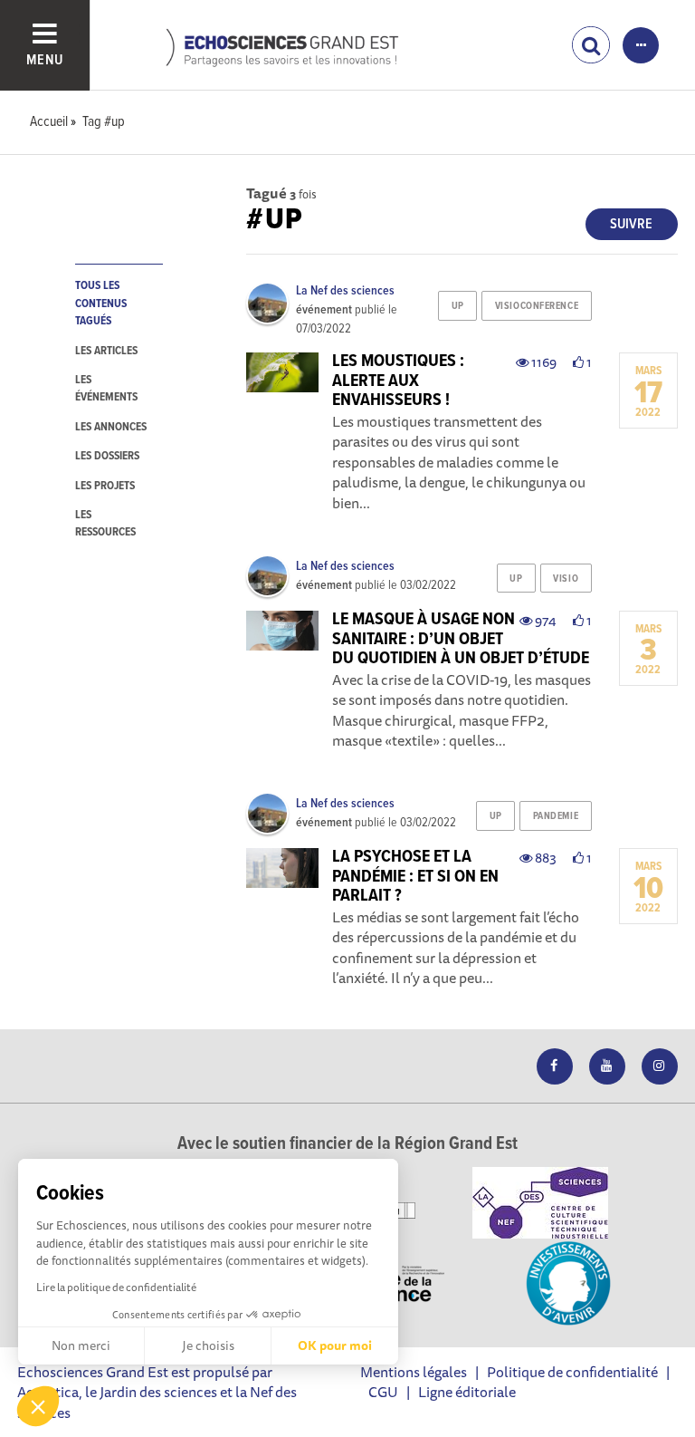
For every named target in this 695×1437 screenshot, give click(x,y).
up (458, 306)
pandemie (555, 816)
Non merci (81, 1345)
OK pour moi (335, 1345)
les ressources (105, 523)
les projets (105, 486)
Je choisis (208, 1345)
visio (565, 579)
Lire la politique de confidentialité (116, 1287)
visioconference (536, 306)
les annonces (111, 427)
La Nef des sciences (345, 291)
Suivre (631, 224)
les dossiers (107, 456)
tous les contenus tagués (101, 303)
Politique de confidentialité (572, 1372)
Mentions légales (413, 1372)
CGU (383, 1391)
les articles (106, 351)
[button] (38, 1406)
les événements (106, 388)
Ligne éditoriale (467, 1391)
